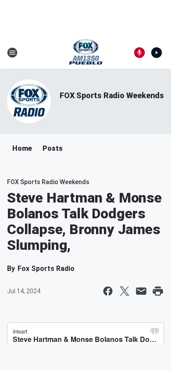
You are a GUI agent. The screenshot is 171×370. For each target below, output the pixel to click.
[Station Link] (85, 53)
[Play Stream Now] (156, 52)
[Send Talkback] (139, 52)
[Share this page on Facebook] (108, 291)
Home (22, 148)
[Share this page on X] (124, 291)
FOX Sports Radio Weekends (112, 95)
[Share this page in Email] (141, 291)
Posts (53, 148)
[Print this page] (158, 291)
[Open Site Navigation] (12, 52)
